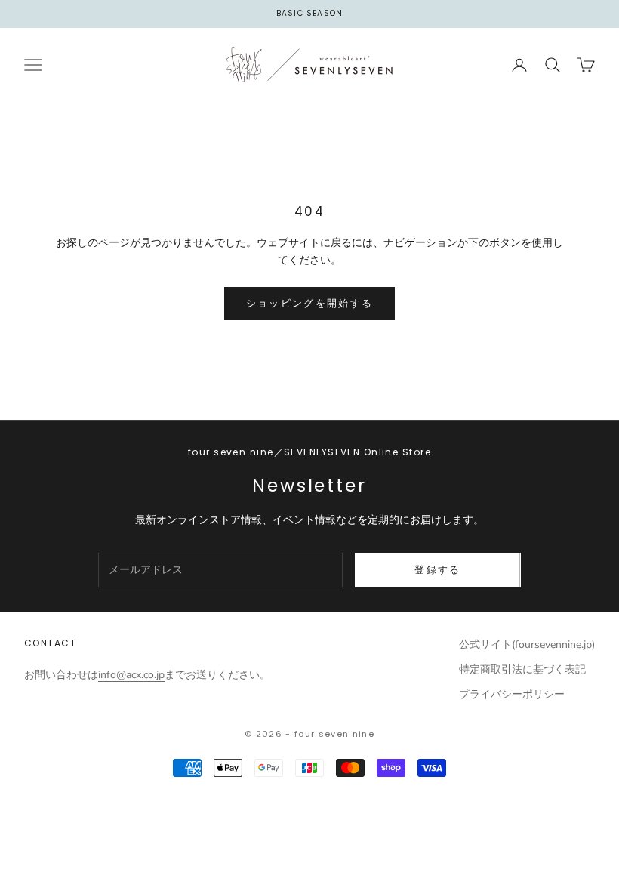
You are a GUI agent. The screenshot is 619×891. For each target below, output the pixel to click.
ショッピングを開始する (310, 303)
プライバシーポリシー (512, 694)
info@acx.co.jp (131, 674)
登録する (437, 570)
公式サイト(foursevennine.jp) (527, 644)
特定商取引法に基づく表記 (522, 669)
